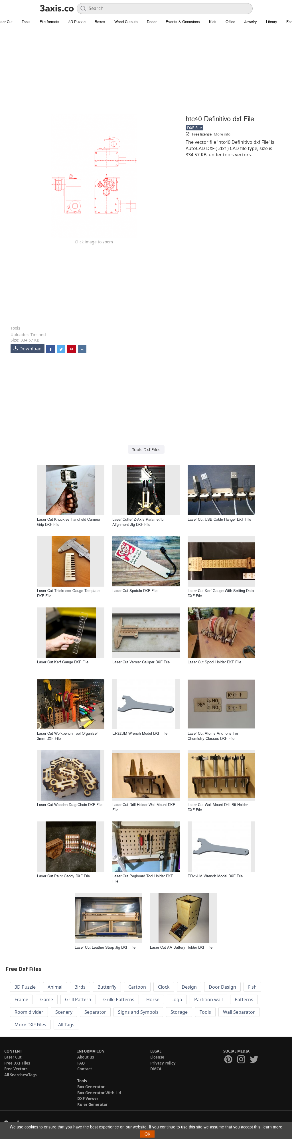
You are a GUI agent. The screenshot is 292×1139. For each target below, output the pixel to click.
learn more (272, 1127)
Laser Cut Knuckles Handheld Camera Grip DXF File (68, 521)
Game (46, 999)
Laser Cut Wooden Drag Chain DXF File (69, 804)
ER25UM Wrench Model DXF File (215, 876)
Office (230, 21)
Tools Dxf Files (146, 449)
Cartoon (137, 987)
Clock (164, 987)
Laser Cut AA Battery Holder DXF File (181, 947)
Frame (21, 999)
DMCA (155, 1068)
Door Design (222, 987)
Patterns (244, 999)
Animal (55, 987)
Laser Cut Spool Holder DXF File (214, 662)
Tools (26, 21)
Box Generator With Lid (99, 1092)
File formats (49, 21)
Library (271, 21)
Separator (95, 1012)
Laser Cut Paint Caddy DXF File (63, 876)
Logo (176, 999)
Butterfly (107, 987)
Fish (252, 987)
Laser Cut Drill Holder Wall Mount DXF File (143, 807)
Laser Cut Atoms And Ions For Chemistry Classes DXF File (213, 735)
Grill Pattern (78, 999)
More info (222, 134)
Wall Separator (239, 1012)
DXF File (194, 127)
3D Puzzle (77, 21)
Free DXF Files (17, 1063)
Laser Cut (13, 1057)
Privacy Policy (162, 1063)
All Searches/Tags (20, 1074)
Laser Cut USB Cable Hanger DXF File (219, 519)
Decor (152, 21)
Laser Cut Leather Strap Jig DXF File (105, 947)
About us (85, 1057)
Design (189, 987)
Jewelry (250, 21)
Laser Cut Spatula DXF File (134, 590)
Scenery (63, 1012)
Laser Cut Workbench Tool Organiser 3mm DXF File (67, 735)
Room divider (29, 1012)
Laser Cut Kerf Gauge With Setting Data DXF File (221, 593)
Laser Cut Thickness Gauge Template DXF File (68, 593)
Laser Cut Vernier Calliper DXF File (141, 662)
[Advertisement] (146, 73)
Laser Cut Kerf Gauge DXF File (62, 662)
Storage (179, 1012)
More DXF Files (30, 1024)
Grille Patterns (118, 999)
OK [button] (147, 1134)
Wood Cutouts (126, 21)
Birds (80, 987)
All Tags (66, 1024)
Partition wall (208, 999)
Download (30, 349)
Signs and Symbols (138, 1012)
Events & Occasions (183, 21)
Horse (152, 999)
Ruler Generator (92, 1104)
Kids (212, 21)
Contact (84, 1068)
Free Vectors (15, 1068)
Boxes (100, 21)
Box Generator (91, 1086)
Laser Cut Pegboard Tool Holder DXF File (142, 878)
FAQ (81, 1063)
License (157, 1057)
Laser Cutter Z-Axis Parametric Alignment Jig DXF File (138, 521)
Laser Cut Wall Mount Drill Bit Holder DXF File (218, 807)
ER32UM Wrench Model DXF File (139, 733)
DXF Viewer (87, 1098)
